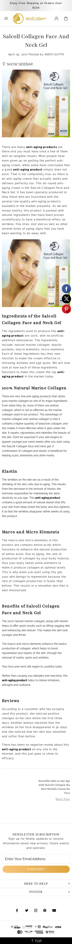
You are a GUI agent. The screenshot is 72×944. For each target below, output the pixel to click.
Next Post (63, 799)
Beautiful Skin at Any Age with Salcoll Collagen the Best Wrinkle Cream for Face (54, 787)
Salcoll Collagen (29, 18)
